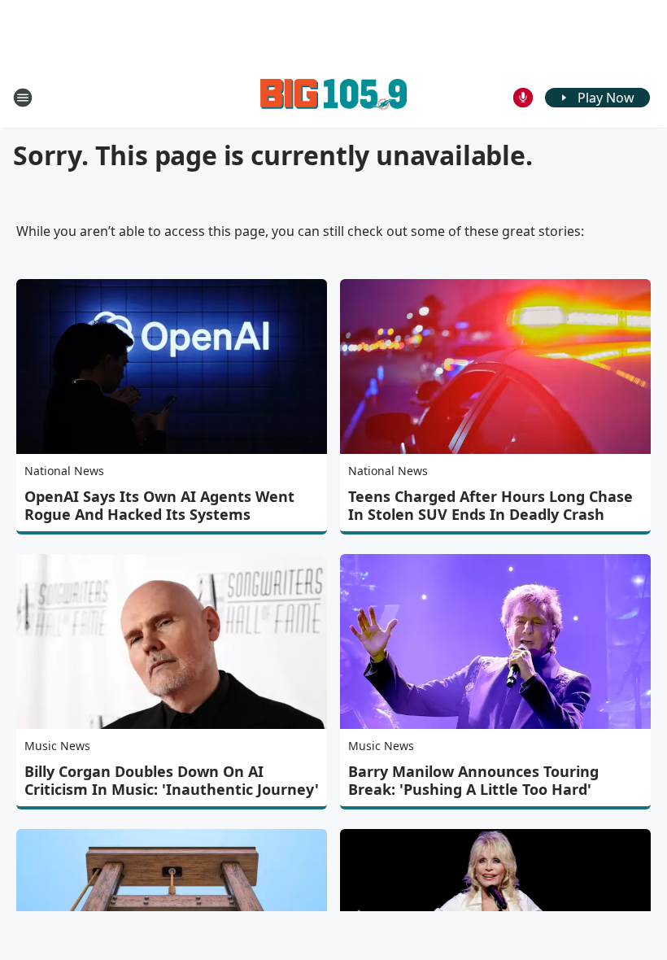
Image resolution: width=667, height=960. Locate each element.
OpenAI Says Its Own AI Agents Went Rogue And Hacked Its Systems (159, 505)
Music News (57, 745)
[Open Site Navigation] (23, 97)
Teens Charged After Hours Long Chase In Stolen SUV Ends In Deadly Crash (490, 505)
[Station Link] (333, 97)
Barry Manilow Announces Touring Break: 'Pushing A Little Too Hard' (473, 780)
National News (64, 470)
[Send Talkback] (523, 97)
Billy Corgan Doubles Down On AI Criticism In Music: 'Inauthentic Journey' (171, 780)
